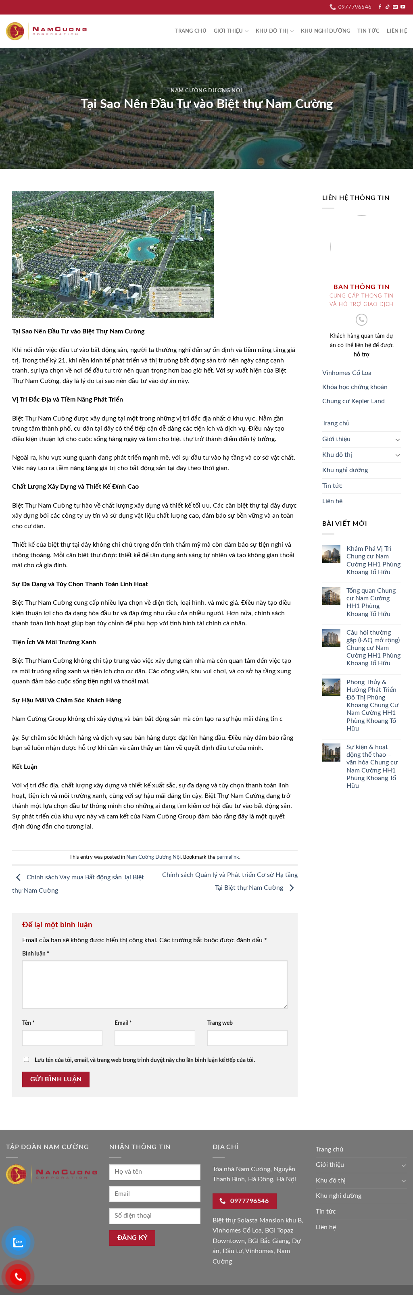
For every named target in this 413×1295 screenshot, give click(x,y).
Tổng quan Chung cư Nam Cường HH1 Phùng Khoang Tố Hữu (371, 602)
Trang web (220, 1023)
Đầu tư (232, 1251)
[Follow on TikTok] (387, 7)
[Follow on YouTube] (402, 7)
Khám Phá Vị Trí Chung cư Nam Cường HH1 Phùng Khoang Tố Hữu (373, 560)
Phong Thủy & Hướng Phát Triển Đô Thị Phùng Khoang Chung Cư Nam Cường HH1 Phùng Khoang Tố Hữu (372, 705)
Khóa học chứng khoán (355, 387)
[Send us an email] (395, 7)
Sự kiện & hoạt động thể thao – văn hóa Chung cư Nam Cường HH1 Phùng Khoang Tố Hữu (372, 766)
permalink (228, 857)
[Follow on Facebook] (380, 7)
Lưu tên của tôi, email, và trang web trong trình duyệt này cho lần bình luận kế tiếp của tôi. (145, 1060)
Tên (28, 1023)
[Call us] (362, 320)
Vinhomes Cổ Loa (346, 373)
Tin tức (368, 31)
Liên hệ (397, 31)
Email (123, 1023)
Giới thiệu (228, 31)
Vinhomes (259, 1251)
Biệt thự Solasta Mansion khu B (257, 1220)
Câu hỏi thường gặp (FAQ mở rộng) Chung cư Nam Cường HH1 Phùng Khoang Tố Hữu (373, 648)
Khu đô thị (272, 31)
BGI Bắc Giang (268, 1241)
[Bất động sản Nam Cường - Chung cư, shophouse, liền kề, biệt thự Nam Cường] (46, 31)
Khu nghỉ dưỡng (325, 31)
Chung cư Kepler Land (353, 401)
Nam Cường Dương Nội (206, 91)
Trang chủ (190, 31)
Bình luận (35, 954)
